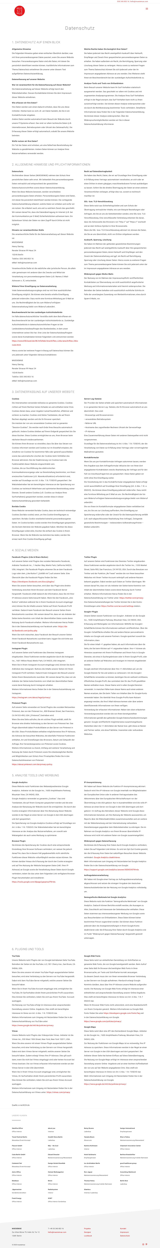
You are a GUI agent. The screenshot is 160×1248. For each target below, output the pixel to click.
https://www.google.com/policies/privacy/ (102, 1021)
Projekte (87, 1228)
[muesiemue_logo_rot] (19, 10)
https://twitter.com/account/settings (117, 606)
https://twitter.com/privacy (131, 598)
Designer (87, 1232)
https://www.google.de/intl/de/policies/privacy (32, 1025)
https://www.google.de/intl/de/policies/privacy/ (105, 1084)
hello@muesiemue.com (139, 1)
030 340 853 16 (123, 1)
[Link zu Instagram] (143, 1244)
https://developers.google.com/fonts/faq (122, 1013)
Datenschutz (125, 1236)
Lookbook (88, 1236)
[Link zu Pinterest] (146, 1244)
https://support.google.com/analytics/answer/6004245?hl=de (111, 869)
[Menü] (147, 8)
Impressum (124, 1232)
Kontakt (123, 1228)
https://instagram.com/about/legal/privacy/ (31, 697)
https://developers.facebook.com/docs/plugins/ (33, 581)
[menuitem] (147, 8)
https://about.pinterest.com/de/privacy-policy (32, 764)
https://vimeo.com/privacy (58, 1092)
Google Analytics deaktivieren (107, 857)
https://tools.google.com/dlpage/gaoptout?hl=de (33, 882)
